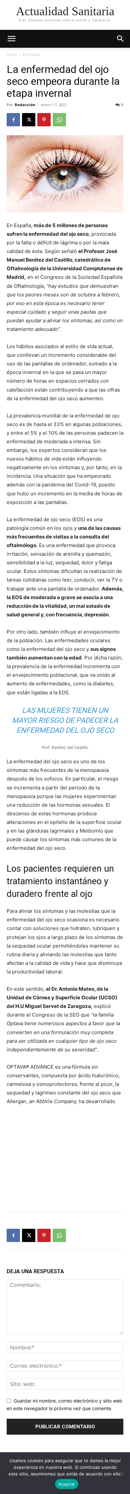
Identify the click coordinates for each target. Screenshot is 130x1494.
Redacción (25, 104)
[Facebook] (13, 119)
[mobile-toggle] (11, 39)
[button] (120, 39)
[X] (28, 119)
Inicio (12, 54)
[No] (121, 1473)
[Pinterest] (44, 119)
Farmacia (31, 54)
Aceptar (66, 1484)
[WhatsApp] (59, 119)
